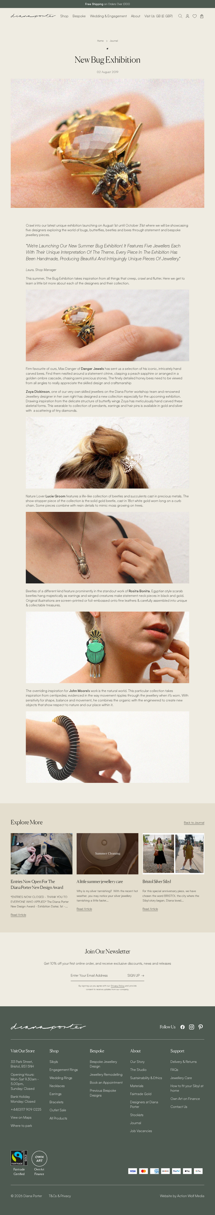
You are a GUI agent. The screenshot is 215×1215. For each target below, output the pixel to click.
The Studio (138, 1070)
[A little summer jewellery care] (107, 853)
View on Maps (21, 1117)
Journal (114, 40)
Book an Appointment (106, 1082)
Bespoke (79, 16)
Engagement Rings (64, 1070)
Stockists (136, 1115)
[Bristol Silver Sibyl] (173, 853)
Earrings (56, 1094)
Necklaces (57, 1086)
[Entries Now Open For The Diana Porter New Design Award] (41, 853)
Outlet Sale (58, 1110)
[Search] (180, 16)
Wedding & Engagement (108, 16)
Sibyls (54, 1062)
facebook (182, 1027)
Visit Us (149, 16)
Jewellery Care (181, 1078)
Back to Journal (194, 822)
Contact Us (178, 1107)
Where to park (21, 1125)
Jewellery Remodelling (106, 1074)
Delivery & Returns (183, 1062)
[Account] (187, 16)
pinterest (200, 1027)
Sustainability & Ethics (146, 1078)
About (135, 16)
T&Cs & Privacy (60, 1196)
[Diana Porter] (33, 16)
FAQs (174, 1070)
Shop (64, 16)
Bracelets (56, 1102)
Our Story (137, 1062)
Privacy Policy (118, 985)
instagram (191, 1027)
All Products (58, 1118)
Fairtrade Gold (140, 1094)
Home (100, 40)
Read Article (18, 914)
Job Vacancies (141, 1131)
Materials (136, 1086)
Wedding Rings (61, 1078)
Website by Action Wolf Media (182, 1196)
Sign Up (133, 975)
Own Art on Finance (185, 1099)
